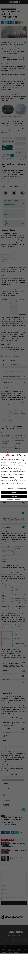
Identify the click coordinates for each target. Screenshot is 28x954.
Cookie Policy (10, 499)
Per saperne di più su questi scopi (21, 489)
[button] (24, 455)
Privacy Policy (17, 499)
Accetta (14, 492)
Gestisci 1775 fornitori (10, 489)
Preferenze (14, 496)
